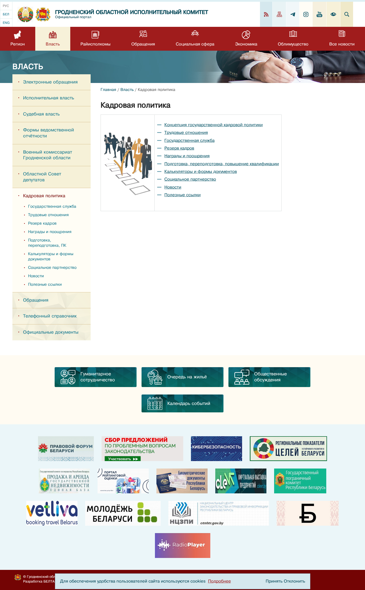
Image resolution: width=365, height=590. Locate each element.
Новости (36, 276)
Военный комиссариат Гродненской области (47, 155)
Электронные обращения (50, 81)
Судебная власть (41, 114)
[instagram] (306, 14)
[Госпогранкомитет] (300, 481)
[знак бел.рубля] (308, 513)
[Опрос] (142, 448)
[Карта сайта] (279, 14)
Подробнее (219, 581)
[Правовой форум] (66, 448)
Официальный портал (73, 17)
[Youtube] (320, 14)
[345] (123, 481)
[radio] (182, 545)
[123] (64, 481)
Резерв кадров (42, 223)
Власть (127, 89)
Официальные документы (50, 332)
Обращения (35, 300)
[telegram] (292, 14)
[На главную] (25, 14)
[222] (182, 481)
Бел (6, 14)
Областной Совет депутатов (42, 176)
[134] (216, 448)
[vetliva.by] (51, 513)
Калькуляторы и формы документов (50, 256)
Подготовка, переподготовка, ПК (47, 243)
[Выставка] (240, 481)
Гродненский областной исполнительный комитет (131, 12)
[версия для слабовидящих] (333, 14)
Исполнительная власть (48, 97)
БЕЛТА (49, 581)
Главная (108, 89)
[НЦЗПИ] (218, 513)
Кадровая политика (44, 195)
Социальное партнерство (52, 267)
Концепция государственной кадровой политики (213, 124)
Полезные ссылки (45, 284)
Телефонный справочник (50, 316)
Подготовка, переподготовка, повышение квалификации (221, 163)
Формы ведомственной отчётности (48, 132)
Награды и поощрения (50, 232)
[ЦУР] (288, 448)
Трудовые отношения (48, 215)
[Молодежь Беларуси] (123, 513)
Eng (6, 23)
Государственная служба (52, 206)
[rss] (266, 14)
